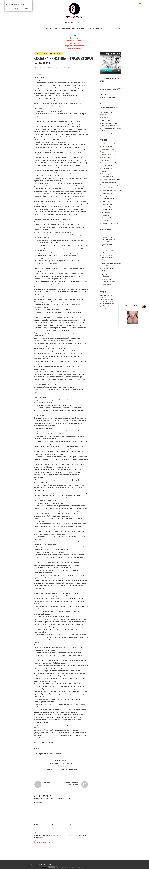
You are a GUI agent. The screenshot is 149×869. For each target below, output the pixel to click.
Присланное (106, 187)
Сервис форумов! (105, 309)
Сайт (71, 825)
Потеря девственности (109, 185)
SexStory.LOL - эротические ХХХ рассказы (39, 864)
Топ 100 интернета (106, 307)
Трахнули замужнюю (107, 104)
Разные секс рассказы (41, 53)
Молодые (105, 174)
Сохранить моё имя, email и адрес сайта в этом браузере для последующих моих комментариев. (60, 836)
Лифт (103, 252)
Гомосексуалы (106, 149)
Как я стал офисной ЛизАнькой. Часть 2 (110, 129)
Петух (103, 270)
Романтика (105, 193)
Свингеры (105, 196)
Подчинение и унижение (110, 179)
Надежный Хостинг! (106, 299)
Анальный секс (107, 143)
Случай (104, 201)
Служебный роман (108, 198)
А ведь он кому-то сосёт (110, 286)
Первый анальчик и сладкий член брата (111, 247)
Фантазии (105, 212)
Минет (104, 171)
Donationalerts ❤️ (114, 89)
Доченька (46, 783)
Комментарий (39, 803)
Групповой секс (107, 152)
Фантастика (105, 215)
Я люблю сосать (105, 117)
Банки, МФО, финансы (107, 301)
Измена (104, 157)
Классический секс (108, 163)
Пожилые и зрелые (108, 182)
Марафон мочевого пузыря (109, 101)
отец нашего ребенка (109, 281)
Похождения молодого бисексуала (107, 113)
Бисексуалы (105, 146)
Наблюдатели (106, 176)
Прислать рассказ (78, 28)
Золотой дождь (107, 154)
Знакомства (90, 28)
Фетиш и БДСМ (106, 218)
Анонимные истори (106, 295)
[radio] (57, 766)
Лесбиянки (105, 168)
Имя (36, 825)
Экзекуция (105, 220)
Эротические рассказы (62, 28)
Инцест (104, 160)
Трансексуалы (106, 209)
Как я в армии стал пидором (111, 235)
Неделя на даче (107, 257)
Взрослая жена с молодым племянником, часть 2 (108, 124)
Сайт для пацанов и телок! (108, 305)
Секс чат (49, 28)
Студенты (105, 207)
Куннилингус (106, 165)
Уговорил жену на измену (108, 97)
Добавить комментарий (65, 67)
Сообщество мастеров (107, 303)
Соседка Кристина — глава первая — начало (71, 785)
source (36, 748)
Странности (105, 204)
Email (54, 825)
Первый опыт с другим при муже (109, 108)
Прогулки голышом (106, 120)
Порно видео (74, 38)
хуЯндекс (99, 28)
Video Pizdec (104, 297)
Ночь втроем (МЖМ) (106, 134)
